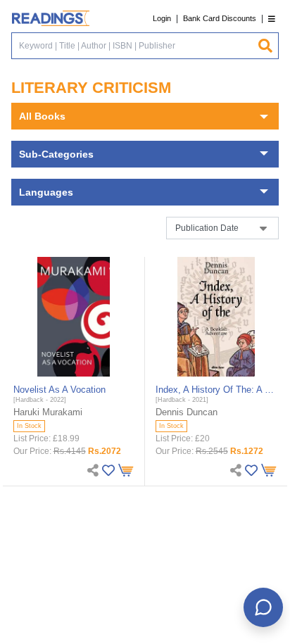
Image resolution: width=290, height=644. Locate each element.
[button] (271, 18)
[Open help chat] (263, 607)
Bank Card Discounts (219, 18)
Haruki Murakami (47, 412)
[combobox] (134, 45)
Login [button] (162, 18)
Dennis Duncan (187, 412)
